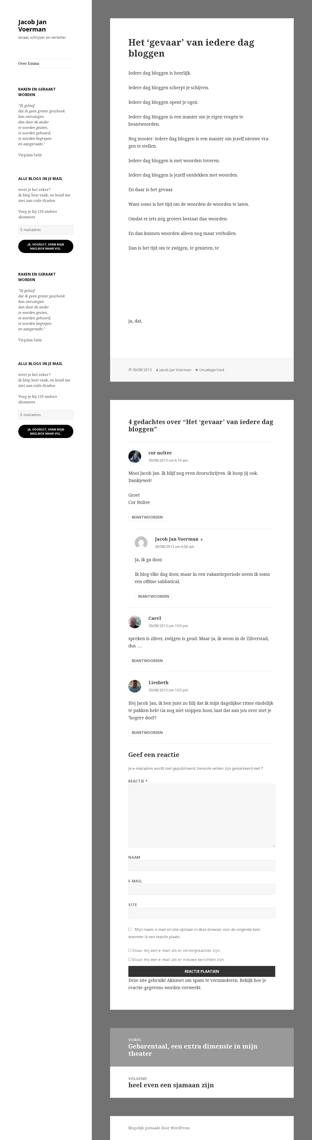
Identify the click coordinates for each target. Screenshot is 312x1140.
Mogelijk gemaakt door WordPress (159, 1127)
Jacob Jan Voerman (32, 25)
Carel (154, 618)
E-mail (135, 881)
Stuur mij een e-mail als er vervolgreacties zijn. (176, 950)
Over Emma (28, 63)
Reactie (138, 781)
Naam (134, 857)
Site (132, 904)
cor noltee (160, 453)
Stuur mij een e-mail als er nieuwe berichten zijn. (178, 959)
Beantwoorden (147, 517)
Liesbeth (158, 683)
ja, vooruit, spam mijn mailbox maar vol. (46, 246)
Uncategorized (211, 369)
